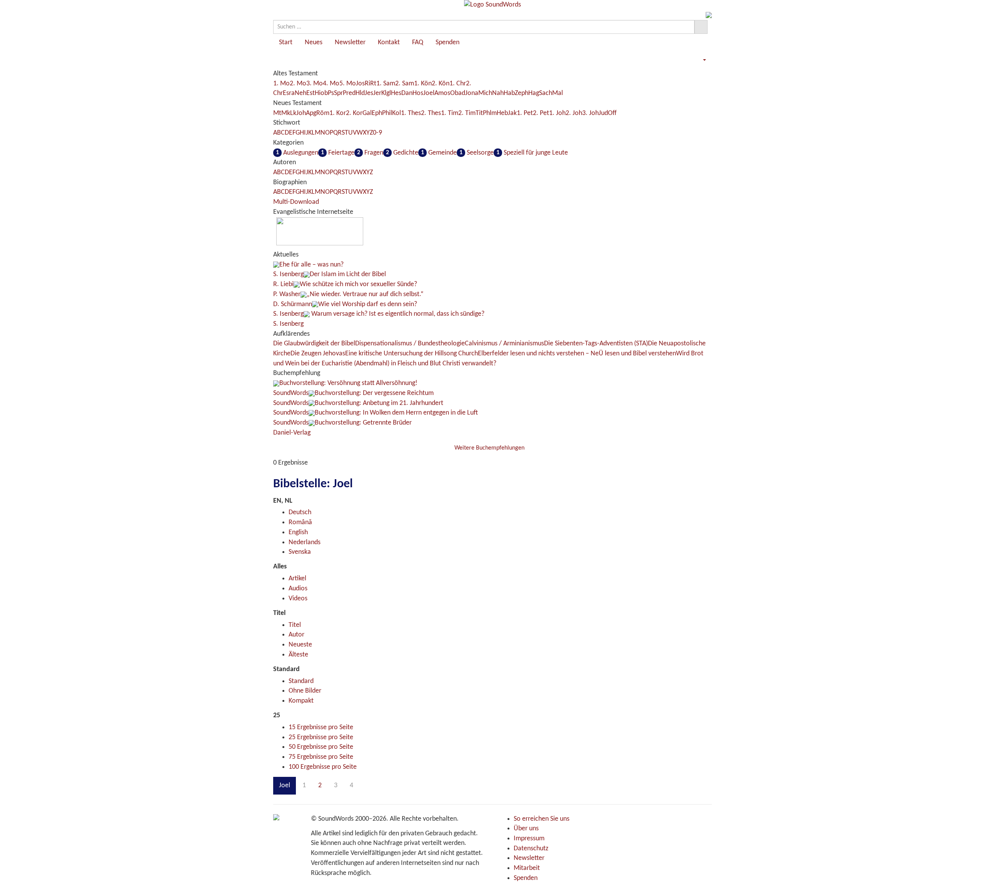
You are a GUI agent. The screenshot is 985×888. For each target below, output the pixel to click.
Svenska (300, 552)
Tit (479, 113)
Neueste (300, 644)
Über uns (526, 828)
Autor (296, 634)
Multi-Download (296, 202)
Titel (295, 625)
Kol (396, 113)
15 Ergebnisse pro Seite (321, 727)
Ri (367, 83)
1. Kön (423, 83)
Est (310, 93)
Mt (277, 113)
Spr (338, 93)
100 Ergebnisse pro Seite (323, 767)
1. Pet (525, 113)
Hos (417, 93)
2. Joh (574, 113)
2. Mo (298, 83)
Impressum (529, 838)
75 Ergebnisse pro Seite (321, 757)
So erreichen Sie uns (541, 819)
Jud (603, 113)
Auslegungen (297, 153)
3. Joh (590, 113)
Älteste (298, 654)
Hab (509, 93)
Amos (442, 93)
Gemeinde (439, 153)
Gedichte (402, 153)
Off (612, 113)
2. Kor (354, 113)
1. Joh (557, 113)
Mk (285, 113)
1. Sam (385, 83)
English (298, 532)
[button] (704, 60)
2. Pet (541, 113)
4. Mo (331, 83)
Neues (313, 42)
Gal (367, 113)
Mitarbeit (527, 868)
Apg (311, 113)
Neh (300, 93)
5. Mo (347, 83)
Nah (498, 93)
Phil (387, 113)
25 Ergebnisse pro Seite (321, 737)
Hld (360, 93)
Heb (502, 113)
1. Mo (281, 83)
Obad (457, 93)
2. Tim (467, 113)
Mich (485, 93)
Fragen (370, 153)
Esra (289, 93)
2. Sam (404, 83)
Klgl (386, 93)
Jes (369, 93)
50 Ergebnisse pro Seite (321, 747)
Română (300, 522)
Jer (377, 93)
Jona (471, 93)
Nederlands (305, 542)
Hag (533, 93)
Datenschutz (531, 848)
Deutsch (300, 512)
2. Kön (440, 83)
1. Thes (411, 113)
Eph (377, 113)
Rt (373, 83)
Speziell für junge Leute (532, 153)
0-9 (377, 133)
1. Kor (337, 113)
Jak (512, 113)
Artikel (297, 578)
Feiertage (337, 153)
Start (285, 42)
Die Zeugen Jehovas (317, 353)
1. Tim (449, 113)
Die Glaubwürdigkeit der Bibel (314, 343)
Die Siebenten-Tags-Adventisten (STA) (596, 343)
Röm (322, 113)
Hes (396, 93)
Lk (293, 113)
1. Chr (457, 83)
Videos (298, 598)
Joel (428, 93)
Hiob (321, 93)
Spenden (447, 42)
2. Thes (431, 113)
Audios (298, 588)
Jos (360, 83)
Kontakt (389, 42)
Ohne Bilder (305, 691)
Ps (331, 93)
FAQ (417, 42)
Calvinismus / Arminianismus (504, 343)
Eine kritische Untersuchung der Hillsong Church (411, 353)
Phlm (490, 113)
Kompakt (301, 701)
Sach (545, 93)
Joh (301, 113)
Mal (557, 93)
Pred (349, 93)
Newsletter (350, 42)
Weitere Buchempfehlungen (490, 448)
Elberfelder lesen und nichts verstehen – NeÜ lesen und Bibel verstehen (577, 353)
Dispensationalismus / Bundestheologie (410, 343)
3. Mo (314, 83)
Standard (301, 681)
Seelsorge (476, 153)
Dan (406, 93)
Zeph (521, 93)
